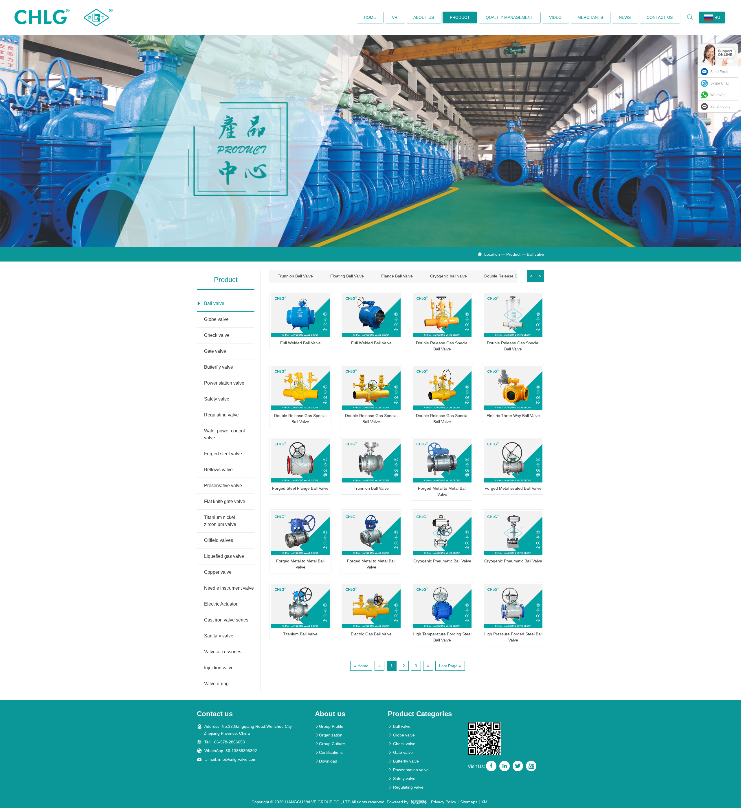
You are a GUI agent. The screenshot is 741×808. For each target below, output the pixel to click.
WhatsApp (718, 95)
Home (370, 17)
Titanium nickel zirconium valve (220, 521)
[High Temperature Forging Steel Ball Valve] (442, 606)
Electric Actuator (220, 604)
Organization (328, 735)
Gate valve (215, 351)
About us (423, 17)
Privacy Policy (443, 802)
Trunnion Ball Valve (295, 276)
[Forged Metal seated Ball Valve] (513, 460)
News (625, 17)
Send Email (719, 72)
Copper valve (218, 572)
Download (326, 761)
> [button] (540, 276)
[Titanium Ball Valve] (300, 606)
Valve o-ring (216, 683)
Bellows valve (218, 469)
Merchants (590, 17)
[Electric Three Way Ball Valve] (513, 388)
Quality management (509, 17)
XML (485, 802)
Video (555, 17)
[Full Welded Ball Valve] (300, 315)
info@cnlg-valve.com (237, 759)
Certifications (329, 752)
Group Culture (330, 743)
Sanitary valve (218, 635)
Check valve (217, 335)
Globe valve (216, 319)
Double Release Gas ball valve (512, 276)
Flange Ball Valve (397, 276)
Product (460, 17)
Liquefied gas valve (224, 556)
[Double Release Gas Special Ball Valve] (442, 315)
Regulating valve (221, 414)
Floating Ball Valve (347, 276)
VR (394, 17)
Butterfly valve (218, 367)
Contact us (660, 17)
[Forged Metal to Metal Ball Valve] (442, 460)
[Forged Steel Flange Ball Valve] (300, 460)
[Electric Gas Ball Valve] (371, 606)
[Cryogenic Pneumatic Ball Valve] (442, 533)
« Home (361, 665)
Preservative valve (223, 485)
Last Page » (450, 665)
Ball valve (535, 254)
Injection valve (219, 667)
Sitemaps (468, 802)
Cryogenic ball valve (448, 276)
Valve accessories (222, 651)
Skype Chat (719, 83)
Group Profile (329, 726)
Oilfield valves (218, 540)
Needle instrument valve (229, 588)
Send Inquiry (720, 107)
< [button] (531, 276)
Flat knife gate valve (224, 501)
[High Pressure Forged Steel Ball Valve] (513, 606)
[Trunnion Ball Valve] (371, 460)
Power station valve (224, 383)
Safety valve (216, 398)
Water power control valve (224, 434)
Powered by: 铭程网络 (407, 802)
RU (717, 17)
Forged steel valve (223, 453)
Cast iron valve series (226, 619)
